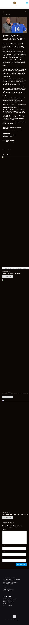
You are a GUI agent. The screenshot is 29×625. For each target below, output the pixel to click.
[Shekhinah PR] (14, 4)
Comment (5, 529)
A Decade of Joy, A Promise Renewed (11, 273)
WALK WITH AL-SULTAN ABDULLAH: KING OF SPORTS (15, 394)
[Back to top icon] (14, 616)
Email (3, 552)
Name (3, 546)
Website (4, 558)
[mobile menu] (27, 3)
